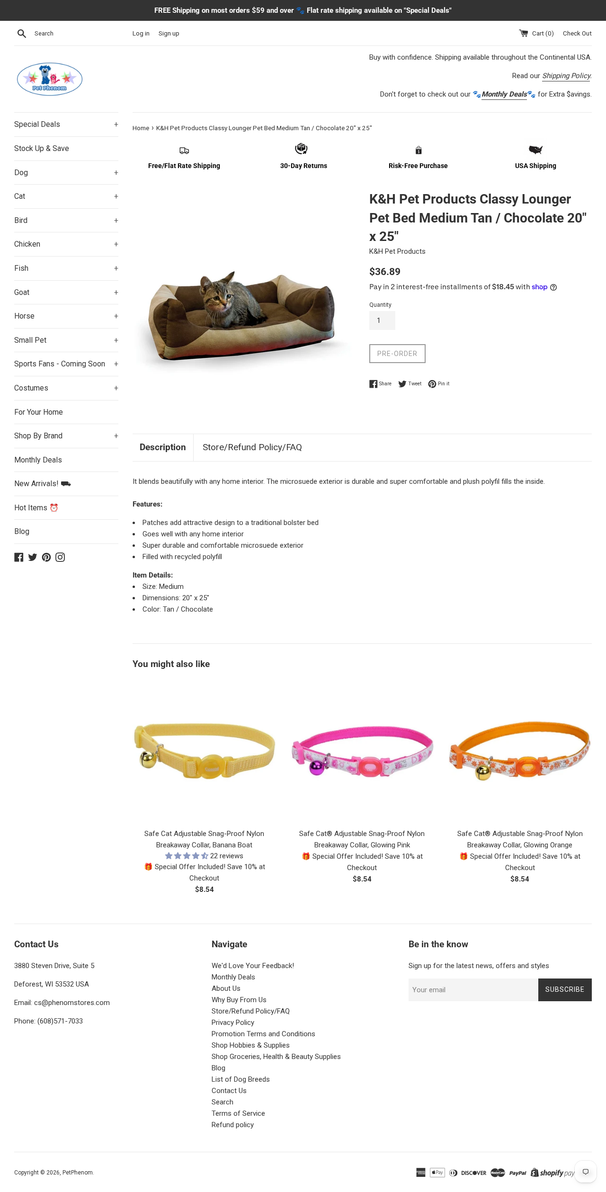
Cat (66, 196)
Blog (21, 531)
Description (163, 447)
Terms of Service (238, 1113)
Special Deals (66, 124)
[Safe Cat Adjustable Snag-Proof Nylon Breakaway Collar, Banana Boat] (204, 751)
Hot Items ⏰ (36, 507)
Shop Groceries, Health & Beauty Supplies (276, 1056)
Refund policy (233, 1125)
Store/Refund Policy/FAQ (252, 447)
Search (222, 1102)
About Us (226, 988)
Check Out (577, 33)
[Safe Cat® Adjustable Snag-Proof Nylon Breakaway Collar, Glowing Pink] (362, 751)
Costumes (66, 387)
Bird (66, 220)
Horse (66, 315)
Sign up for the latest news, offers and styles (479, 965)
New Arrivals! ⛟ (42, 483)
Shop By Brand (66, 435)
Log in (141, 33)
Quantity (380, 305)
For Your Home (38, 412)
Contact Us (229, 1090)
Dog (66, 172)
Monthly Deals (38, 459)
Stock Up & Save (41, 148)
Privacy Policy (233, 1022)
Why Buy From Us (239, 1000)
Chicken (66, 244)
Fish (66, 268)
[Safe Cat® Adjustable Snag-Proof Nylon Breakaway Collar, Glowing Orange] (520, 751)
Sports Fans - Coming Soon (66, 363)
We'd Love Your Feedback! (253, 965)
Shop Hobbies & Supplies (251, 1045)
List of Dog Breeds (241, 1079)
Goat (66, 292)
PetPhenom (77, 1172)
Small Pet (66, 340)
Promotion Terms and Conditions (263, 1034)
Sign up (169, 33)
